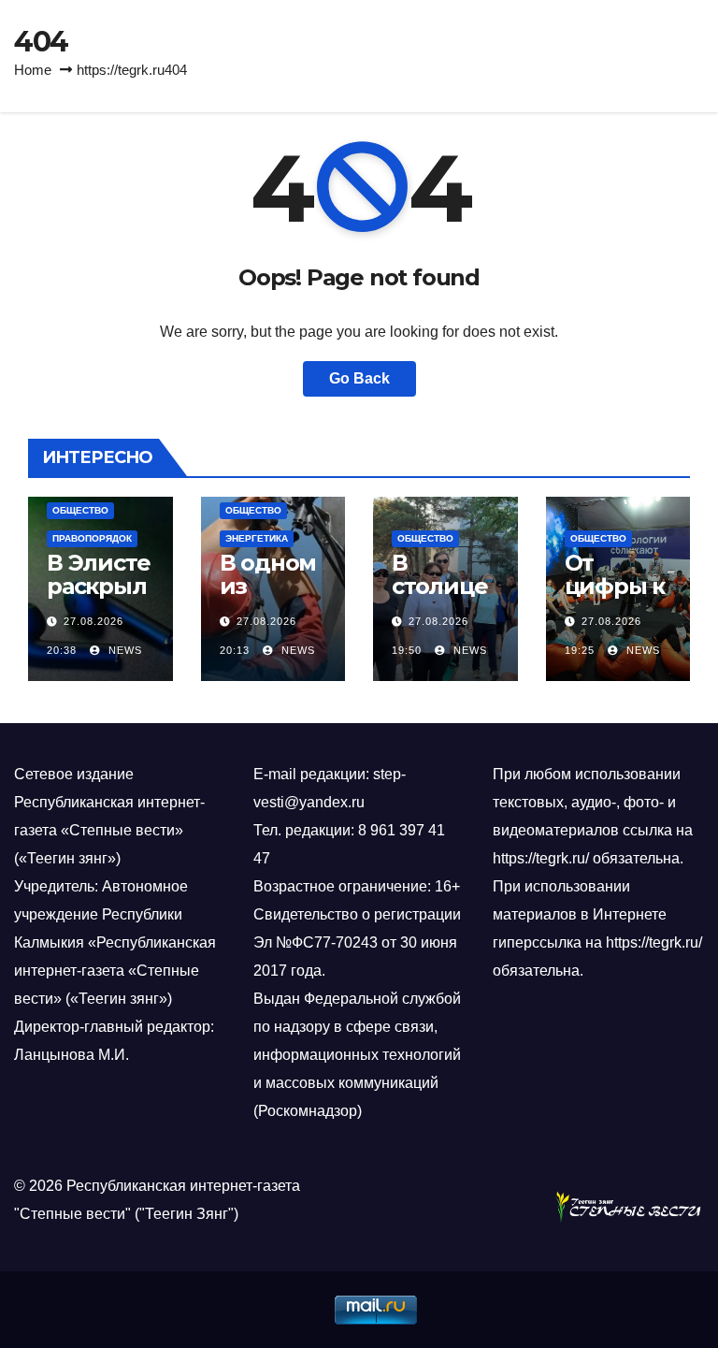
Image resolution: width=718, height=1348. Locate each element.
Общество (80, 510)
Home (32, 70)
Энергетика (256, 538)
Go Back (359, 378)
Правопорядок (92, 538)
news (123, 650)
